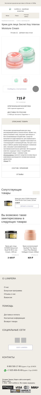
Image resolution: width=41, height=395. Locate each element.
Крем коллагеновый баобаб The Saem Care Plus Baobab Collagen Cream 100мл (30, 249)
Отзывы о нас (10, 294)
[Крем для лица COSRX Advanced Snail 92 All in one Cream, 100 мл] (8, 203)
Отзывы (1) (14, 33)
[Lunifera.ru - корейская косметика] (20, 10)
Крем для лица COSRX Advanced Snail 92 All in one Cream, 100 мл (25, 199)
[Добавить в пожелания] (36, 89)
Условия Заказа (7, 379)
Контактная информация (14, 318)
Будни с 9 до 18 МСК (28, 366)
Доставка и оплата (12, 315)
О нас (6, 287)
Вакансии (8, 297)
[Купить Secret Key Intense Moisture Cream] (16, 80)
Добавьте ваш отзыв (26, 33)
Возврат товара (10, 321)
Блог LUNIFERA (22, 347)
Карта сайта (6, 381)
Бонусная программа (13, 291)
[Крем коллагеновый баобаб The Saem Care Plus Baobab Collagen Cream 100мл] (30, 235)
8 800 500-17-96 (14, 366)
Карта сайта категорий (22, 379)
